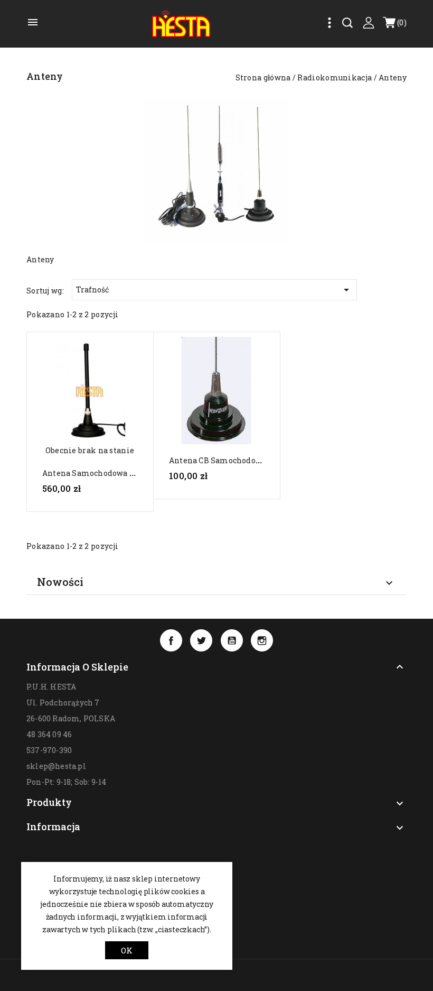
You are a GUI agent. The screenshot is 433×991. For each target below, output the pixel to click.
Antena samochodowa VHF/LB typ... (111, 473)
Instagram (261, 640)
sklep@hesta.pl (56, 766)
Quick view (89, 395)
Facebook (171, 640)
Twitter (201, 640)
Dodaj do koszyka (94, 508)
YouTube (231, 640)
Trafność (214, 289)
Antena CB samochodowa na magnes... (242, 460)
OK (127, 950)
